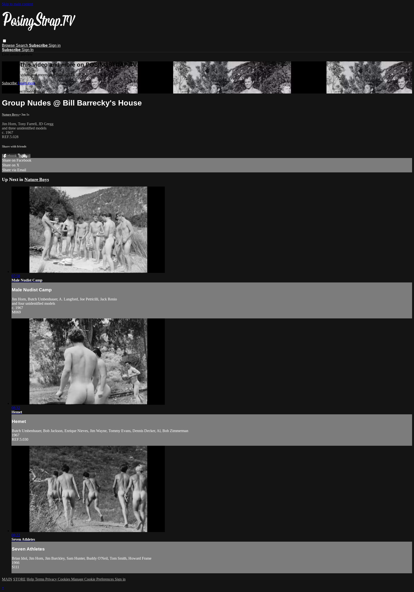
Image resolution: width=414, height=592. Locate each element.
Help (31, 579)
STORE (19, 579)
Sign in (55, 45)
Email (26, 156)
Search (22, 45)
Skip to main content (17, 4)
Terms (40, 579)
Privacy (51, 579)
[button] (4, 40)
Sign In (28, 50)
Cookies (64, 579)
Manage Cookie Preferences (93, 579)
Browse (9, 45)
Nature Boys (10, 114)
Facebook (10, 156)
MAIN (7, 579)
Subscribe (10, 83)
